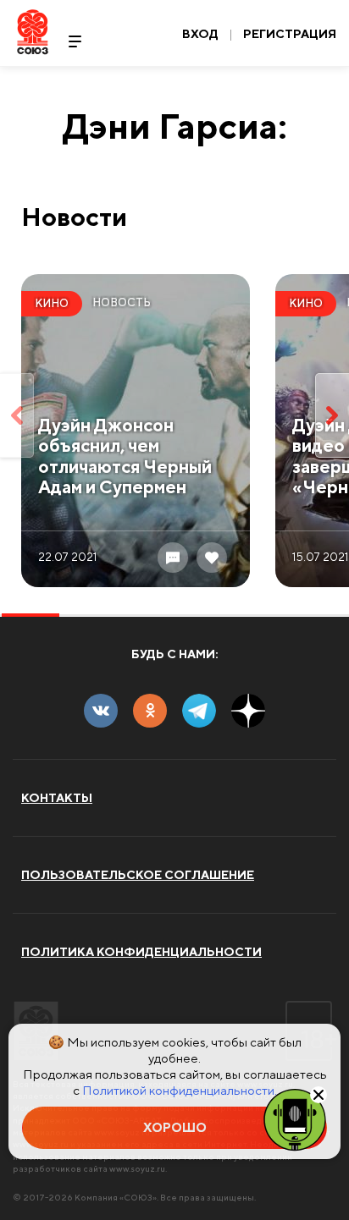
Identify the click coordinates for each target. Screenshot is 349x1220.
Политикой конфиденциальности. (179, 1090)
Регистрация (289, 34)
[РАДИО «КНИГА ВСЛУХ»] (294, 1118)
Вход (200, 34)
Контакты (56, 798)
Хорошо (175, 1127)
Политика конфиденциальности (141, 952)
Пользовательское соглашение (137, 875)
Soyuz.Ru (33, 31)
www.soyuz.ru (137, 1168)
